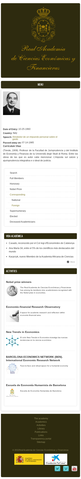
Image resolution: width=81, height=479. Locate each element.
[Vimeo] (66, 471)
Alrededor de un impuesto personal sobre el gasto (34, 138)
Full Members (17, 178)
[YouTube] (74, 471)
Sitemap (41, 442)
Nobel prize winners (18, 281)
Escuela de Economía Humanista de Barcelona (36, 385)
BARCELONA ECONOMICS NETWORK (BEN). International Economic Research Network (34, 358)
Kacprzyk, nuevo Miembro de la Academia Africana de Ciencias (41, 256)
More (72, 262)
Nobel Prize (16, 189)
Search (13, 173)
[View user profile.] (11, 114)
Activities (41, 425)
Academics (41, 422)
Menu (40, 84)
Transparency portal (41, 438)
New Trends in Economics (22, 331)
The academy (41, 418)
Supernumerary (18, 211)
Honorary (14, 183)
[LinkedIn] (57, 471)
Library (41, 428)
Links (41, 435)
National (16, 200)
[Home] (40, 22)
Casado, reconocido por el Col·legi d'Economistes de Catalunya (41, 243)
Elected (14, 216)
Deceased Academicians (22, 221)
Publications (41, 432)
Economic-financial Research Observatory (33, 306)
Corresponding (17, 194)
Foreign (16, 205)
